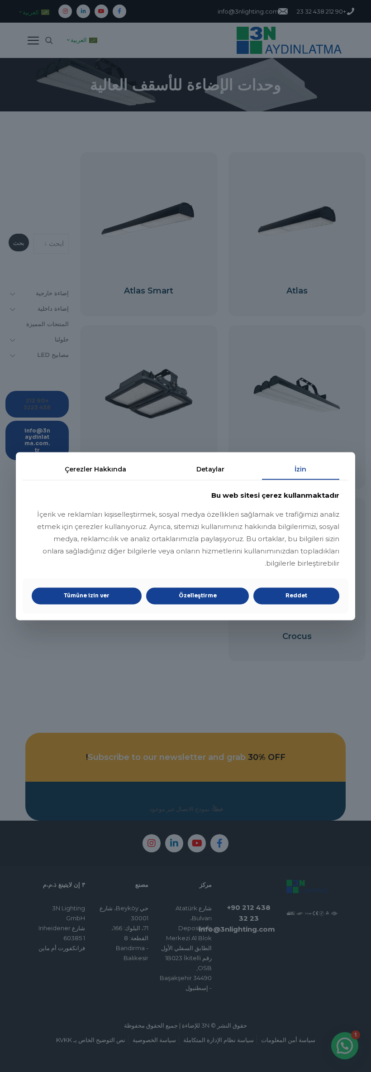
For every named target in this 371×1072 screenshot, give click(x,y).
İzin (300, 469)
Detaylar (210, 469)
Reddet (296, 595)
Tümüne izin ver (86, 595)
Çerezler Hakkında (95, 469)
